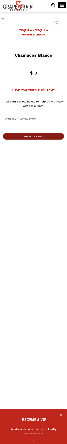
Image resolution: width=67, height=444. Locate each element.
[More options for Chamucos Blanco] (57, 22)
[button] (4, 18)
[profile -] (53, 5)
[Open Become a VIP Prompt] (33, 440)
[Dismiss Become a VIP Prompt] (60, 415)
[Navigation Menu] (62, 5)
